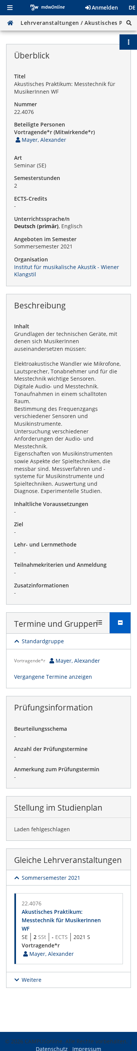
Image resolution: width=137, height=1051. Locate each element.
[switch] (39, 641)
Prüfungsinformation (53, 707)
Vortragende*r (29, 660)
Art (18, 157)
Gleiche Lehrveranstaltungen (68, 860)
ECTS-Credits (30, 198)
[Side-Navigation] (10, 7)
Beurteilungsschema (40, 728)
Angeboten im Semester (45, 239)
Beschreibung (40, 305)
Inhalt (21, 326)
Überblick (31, 55)
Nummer (25, 104)
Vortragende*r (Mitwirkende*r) (54, 132)
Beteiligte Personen (39, 124)
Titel (19, 76)
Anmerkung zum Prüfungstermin (56, 769)
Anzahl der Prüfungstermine (51, 749)
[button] (129, 23)
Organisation (31, 259)
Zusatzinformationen (41, 585)
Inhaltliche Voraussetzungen (51, 504)
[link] (40, 139)
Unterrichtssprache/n (42, 218)
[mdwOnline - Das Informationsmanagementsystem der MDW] (47, 7)
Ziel (18, 524)
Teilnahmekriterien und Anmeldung (60, 564)
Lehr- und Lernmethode (45, 544)
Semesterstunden (37, 178)
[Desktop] (10, 23)
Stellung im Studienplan (58, 807)
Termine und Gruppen (56, 623)
